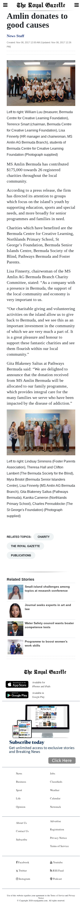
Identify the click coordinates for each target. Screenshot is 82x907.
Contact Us (22, 831)
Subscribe (21, 839)
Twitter (22, 870)
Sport (19, 790)
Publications (21, 555)
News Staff (15, 36)
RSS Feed (58, 870)
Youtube (57, 862)
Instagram (24, 879)
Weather (54, 790)
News (19, 773)
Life (18, 798)
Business (21, 782)
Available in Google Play (38, 694)
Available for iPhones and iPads (41, 684)
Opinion (20, 807)
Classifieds (56, 782)
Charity (44, 537)
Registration (57, 829)
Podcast (57, 879)
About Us (21, 823)
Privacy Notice (58, 838)
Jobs (52, 773)
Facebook (23, 862)
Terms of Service (59, 846)
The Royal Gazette (25, 546)
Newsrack (55, 807)
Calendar (55, 798)
